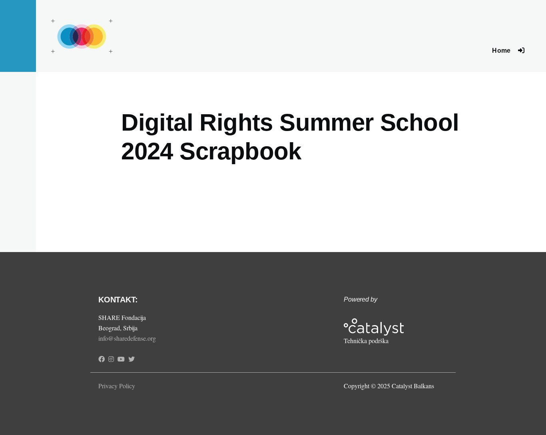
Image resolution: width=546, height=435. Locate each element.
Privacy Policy (116, 385)
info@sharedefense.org (127, 338)
